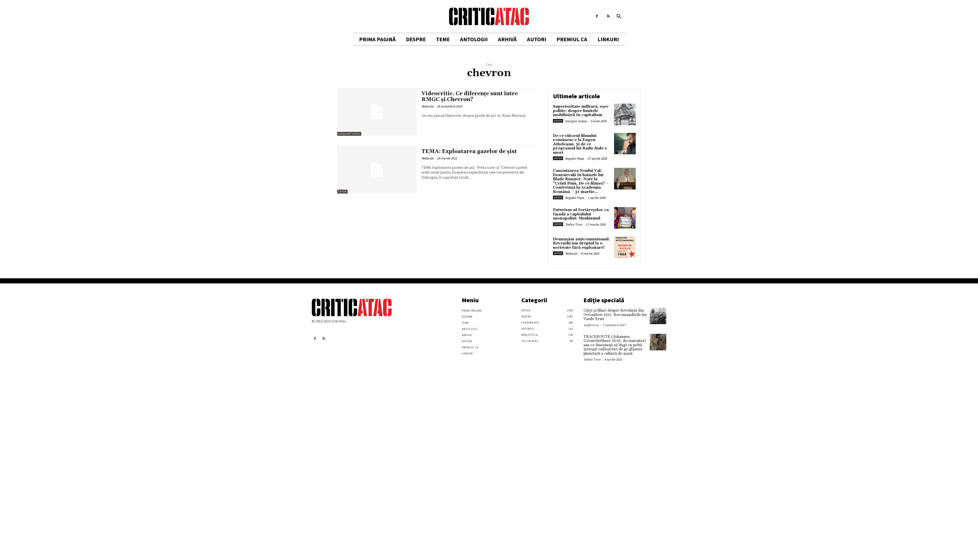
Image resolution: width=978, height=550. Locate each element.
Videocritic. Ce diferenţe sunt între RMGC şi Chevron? (470, 96)
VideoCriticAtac (349, 133)
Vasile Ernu (591, 325)
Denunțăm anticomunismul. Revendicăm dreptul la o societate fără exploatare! (581, 243)
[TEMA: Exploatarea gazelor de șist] (376, 170)
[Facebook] (596, 16)
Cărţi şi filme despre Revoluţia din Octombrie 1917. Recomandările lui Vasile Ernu (614, 314)
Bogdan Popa (574, 158)
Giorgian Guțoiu (576, 121)
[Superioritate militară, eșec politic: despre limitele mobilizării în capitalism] (625, 114)
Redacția (427, 106)
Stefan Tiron (573, 224)
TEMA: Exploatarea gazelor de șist (469, 151)
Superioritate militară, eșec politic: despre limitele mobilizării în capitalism (581, 110)
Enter (342, 191)
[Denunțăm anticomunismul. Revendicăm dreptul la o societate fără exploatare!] (625, 247)
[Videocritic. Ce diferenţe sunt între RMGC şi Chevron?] (376, 112)
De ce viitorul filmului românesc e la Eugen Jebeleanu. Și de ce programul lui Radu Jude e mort (580, 144)
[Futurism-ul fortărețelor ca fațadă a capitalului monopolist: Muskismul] (625, 218)
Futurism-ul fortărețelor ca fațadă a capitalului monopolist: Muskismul (581, 214)
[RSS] (608, 16)
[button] (619, 16)
